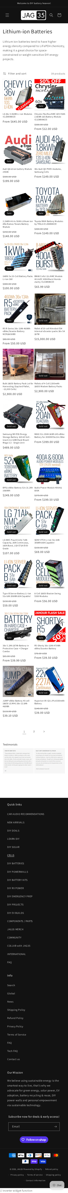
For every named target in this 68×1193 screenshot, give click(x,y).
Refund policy (51, 1169)
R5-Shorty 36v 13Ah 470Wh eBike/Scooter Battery (47, 647)
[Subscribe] (55, 1126)
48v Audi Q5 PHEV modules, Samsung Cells (48, 170)
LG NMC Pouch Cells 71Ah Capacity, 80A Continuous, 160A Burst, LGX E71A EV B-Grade (16, 544)
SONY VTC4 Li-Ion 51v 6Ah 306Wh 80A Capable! (47, 541)
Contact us (13, 1059)
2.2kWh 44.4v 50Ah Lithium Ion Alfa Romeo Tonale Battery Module (18, 224)
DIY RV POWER (15, 888)
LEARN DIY (13, 838)
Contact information (36, 1180)
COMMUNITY (14, 937)
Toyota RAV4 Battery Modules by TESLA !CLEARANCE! (48, 222)
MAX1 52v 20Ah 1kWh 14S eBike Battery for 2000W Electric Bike (49, 435)
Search (11, 985)
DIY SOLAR (13, 847)
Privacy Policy (15, 1026)
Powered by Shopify (32, 1169)
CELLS (10, 855)
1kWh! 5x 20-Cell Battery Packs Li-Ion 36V (18, 277)
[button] (7, 15)
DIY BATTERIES (15, 863)
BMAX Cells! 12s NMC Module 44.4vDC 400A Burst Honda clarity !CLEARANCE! (48, 279)
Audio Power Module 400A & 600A (48, 489)
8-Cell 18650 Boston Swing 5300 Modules (47, 595)
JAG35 (20, 1169)
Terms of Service (16, 1034)
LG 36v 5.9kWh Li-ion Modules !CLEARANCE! (17, 115)
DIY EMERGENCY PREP (20, 896)
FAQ (9, 962)
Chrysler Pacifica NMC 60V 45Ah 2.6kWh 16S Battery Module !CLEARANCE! (49, 117)
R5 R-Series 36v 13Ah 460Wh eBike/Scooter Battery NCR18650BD (16, 331)
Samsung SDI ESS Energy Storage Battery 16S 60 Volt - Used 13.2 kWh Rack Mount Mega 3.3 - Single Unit (17, 438)
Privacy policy (17, 1175)
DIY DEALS (13, 830)
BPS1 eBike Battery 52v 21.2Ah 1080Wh (18, 489)
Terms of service (34, 1175)
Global (11, 993)
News (10, 1001)
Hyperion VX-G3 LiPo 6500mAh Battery (49, 702)
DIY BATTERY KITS (17, 880)
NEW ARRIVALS (15, 822)
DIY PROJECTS (15, 904)
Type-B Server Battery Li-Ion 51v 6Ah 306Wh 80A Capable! (17, 595)
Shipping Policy (16, 1009)
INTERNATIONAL (16, 954)
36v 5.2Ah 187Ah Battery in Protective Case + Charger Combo (16, 648)
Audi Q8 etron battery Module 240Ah (17, 170)
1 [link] (24, 731)
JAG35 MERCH (15, 929)
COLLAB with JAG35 (18, 945)
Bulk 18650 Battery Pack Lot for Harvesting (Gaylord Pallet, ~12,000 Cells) (18, 386)
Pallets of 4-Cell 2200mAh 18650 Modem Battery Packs (48, 385)
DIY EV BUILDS (15, 913)
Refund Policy (15, 1018)
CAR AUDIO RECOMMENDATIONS (25, 814)
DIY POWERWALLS (17, 871)
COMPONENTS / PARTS (20, 921)
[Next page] (44, 732)
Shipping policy (53, 1175)
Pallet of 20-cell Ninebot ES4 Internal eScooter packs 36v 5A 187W (49, 331)
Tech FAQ (12, 1051)
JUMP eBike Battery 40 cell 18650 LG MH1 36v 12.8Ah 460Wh (16, 703)
